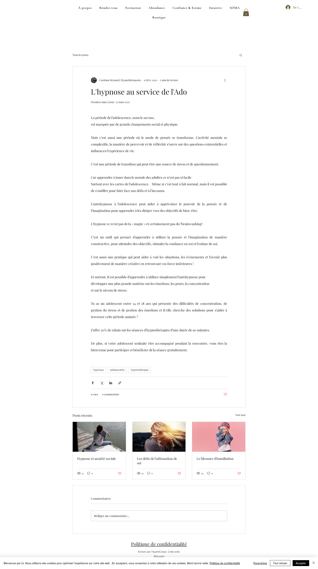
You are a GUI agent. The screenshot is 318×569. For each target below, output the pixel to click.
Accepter (301, 563)
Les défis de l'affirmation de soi (157, 460)
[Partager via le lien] (119, 383)
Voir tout (240, 415)
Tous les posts (80, 55)
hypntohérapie (139, 369)
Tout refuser (280, 563)
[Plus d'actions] (225, 80)
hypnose (98, 369)
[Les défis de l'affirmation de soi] (159, 437)
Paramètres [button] (260, 563)
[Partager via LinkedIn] (110, 383)
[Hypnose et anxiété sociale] (99, 437)
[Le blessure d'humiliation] (218, 437)
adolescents (117, 369)
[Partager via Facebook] (92, 383)
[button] (246, 12)
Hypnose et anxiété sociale (96, 458)
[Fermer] (313, 563)
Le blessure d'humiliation (215, 458)
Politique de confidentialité (159, 544)
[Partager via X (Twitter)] (101, 383)
